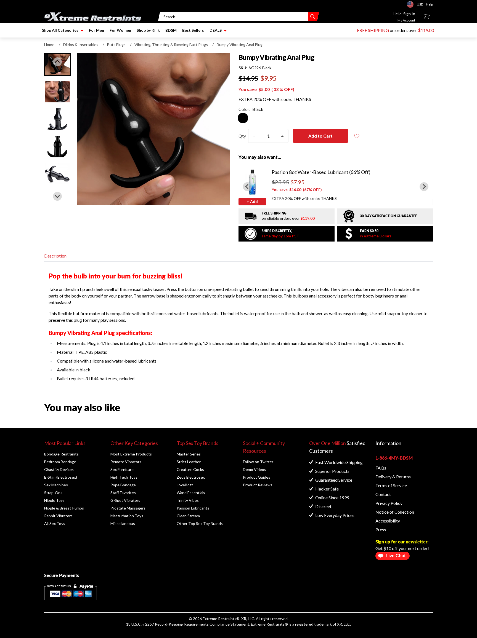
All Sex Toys (54, 523)
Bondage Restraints (61, 454)
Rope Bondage (123, 484)
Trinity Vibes (188, 500)
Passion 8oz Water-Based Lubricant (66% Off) (321, 172)
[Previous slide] (57, 61)
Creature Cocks (190, 469)
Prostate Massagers (127, 508)
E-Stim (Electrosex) (60, 477)
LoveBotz (185, 484)
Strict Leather (189, 461)
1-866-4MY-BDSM (394, 457)
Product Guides (256, 477)
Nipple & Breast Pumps (64, 508)
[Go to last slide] (247, 186)
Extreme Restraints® (269, 624)
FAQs (380, 467)
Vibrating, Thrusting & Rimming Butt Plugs (171, 44)
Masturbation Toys (126, 515)
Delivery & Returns (393, 476)
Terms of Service (391, 485)
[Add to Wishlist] (357, 136)
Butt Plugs (116, 44)
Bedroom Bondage (60, 461)
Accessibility (387, 520)
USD (412, 4)
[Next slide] (57, 196)
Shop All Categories (60, 30)
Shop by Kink (148, 30)
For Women (120, 30)
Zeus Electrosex (191, 477)
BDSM (171, 30)
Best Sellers (193, 30)
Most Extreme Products (131, 454)
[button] (57, 91)
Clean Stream (188, 515)
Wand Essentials (191, 492)
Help (429, 4)
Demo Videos (254, 469)
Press (380, 529)
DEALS (216, 30)
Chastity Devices (59, 469)
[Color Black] (243, 118)
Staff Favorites (123, 492)
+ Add (252, 201)
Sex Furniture (122, 469)
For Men (96, 30)
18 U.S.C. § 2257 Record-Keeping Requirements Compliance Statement (187, 624)
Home (49, 44)
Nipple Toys (54, 500)
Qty (242, 135)
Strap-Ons (53, 492)
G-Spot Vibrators (125, 500)
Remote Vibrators (125, 461)
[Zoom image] (153, 129)
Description (55, 255)
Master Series (189, 454)
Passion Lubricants (193, 508)
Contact (383, 494)
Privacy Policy (388, 503)
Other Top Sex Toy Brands (200, 523)
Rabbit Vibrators (58, 515)
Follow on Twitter (258, 461)
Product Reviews (257, 484)
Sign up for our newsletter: (401, 541)
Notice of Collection (394, 511)
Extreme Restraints (219, 618)
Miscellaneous (122, 523)
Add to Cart (320, 135)
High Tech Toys (123, 477)
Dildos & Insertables (80, 44)
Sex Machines (56, 484)
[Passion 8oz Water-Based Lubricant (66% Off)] (252, 182)
